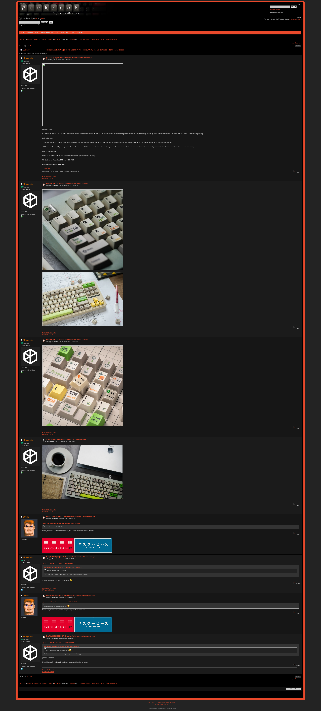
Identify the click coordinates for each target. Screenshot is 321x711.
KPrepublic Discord (48, 178)
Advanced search (275, 9)
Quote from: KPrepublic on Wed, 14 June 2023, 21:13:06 (60, 602)
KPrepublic (72, 39)
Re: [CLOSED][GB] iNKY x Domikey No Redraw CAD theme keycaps (70, 516)
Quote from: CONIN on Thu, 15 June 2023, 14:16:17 (58, 642)
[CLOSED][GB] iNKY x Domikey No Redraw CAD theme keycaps (69, 58)
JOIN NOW (46, 169)
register (42, 18)
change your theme (295, 19)
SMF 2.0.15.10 (152, 702)
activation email (35, 20)
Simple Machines (170, 702)
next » (300, 43)
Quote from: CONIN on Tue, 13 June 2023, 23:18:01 (58, 563)
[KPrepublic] (22, 91)
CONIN (26, 517)
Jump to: (283, 689)
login (36, 18)
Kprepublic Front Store (49, 176)
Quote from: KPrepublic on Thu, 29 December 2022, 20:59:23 (61, 523)
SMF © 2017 (161, 702)
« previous (294, 43)
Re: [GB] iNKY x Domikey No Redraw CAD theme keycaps (67, 184)
